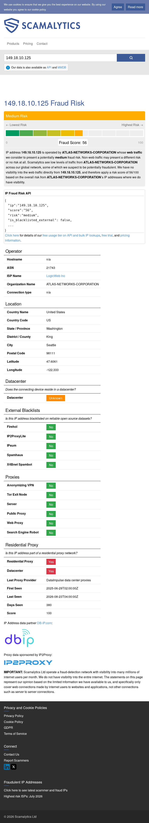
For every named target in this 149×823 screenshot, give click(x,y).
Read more (135, 7)
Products (13, 43)
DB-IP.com (44, 623)
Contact (42, 43)
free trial (107, 235)
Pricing (28, 43)
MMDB (62, 67)
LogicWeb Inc (55, 275)
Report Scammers (16, 760)
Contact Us (11, 754)
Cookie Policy (13, 721)
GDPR (8, 727)
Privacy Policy (13, 715)
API (49, 67)
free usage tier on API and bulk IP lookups (71, 235)
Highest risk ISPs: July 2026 (23, 796)
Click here (12, 235)
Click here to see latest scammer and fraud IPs (36, 790)
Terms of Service (15, 733)
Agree (118, 7)
